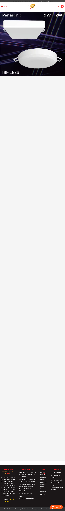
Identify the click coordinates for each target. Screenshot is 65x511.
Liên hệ (42, 494)
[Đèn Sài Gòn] (32, 6)
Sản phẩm (43, 491)
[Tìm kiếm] (59, 6)
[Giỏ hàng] (62, 6)
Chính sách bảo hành (57, 480)
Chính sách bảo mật (56, 472)
